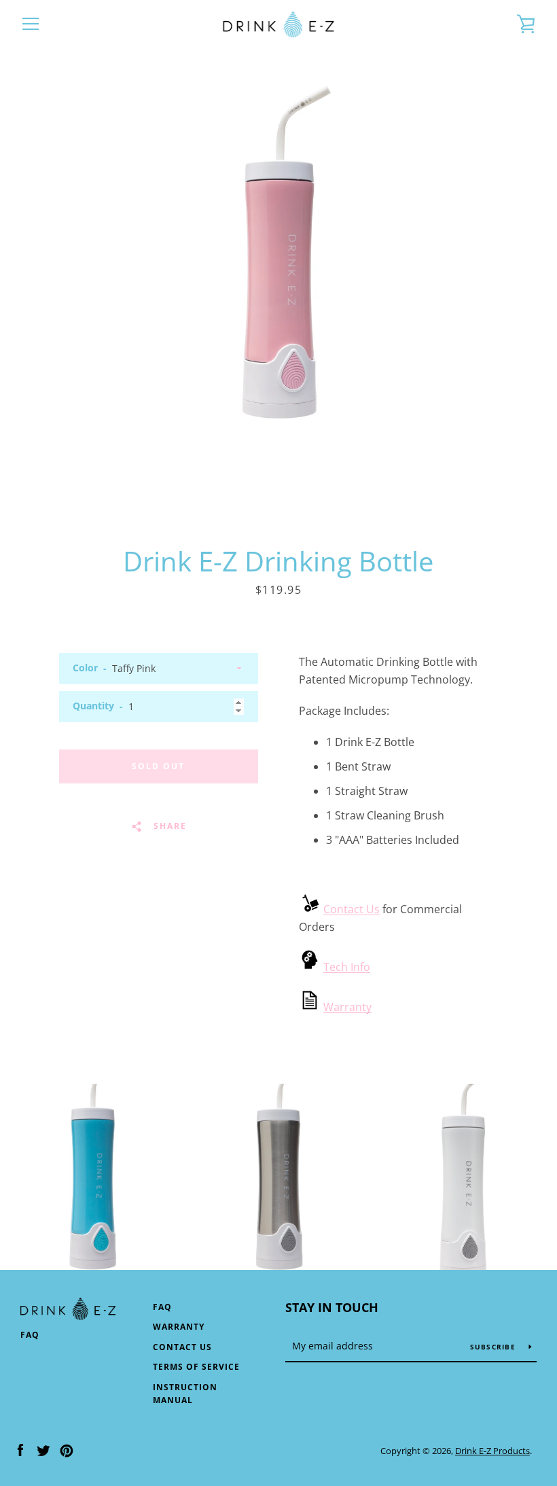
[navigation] (31, 24)
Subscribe (494, 1346)
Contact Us (351, 909)
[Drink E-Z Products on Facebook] (20, 1450)
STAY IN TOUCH (331, 1307)
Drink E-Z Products (492, 1451)
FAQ (29, 1335)
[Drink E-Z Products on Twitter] (43, 1450)
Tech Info (346, 966)
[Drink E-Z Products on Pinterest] (66, 1450)
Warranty (347, 1006)
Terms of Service (196, 1367)
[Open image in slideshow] (278, 269)
